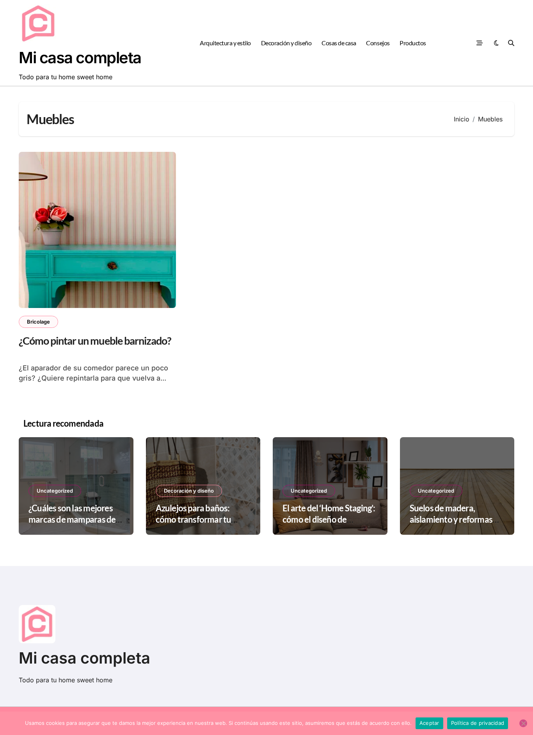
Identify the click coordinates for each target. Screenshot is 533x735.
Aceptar (429, 723)
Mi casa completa (80, 57)
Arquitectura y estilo (225, 42)
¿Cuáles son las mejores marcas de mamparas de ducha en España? (71, 519)
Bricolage (38, 322)
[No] (523, 723)
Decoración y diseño (286, 42)
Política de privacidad (478, 723)
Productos (413, 42)
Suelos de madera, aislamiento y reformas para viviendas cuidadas (453, 519)
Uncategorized (55, 491)
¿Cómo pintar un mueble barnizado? (95, 340)
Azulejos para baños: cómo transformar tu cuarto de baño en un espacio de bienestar (193, 525)
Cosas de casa (339, 42)
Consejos (377, 42)
